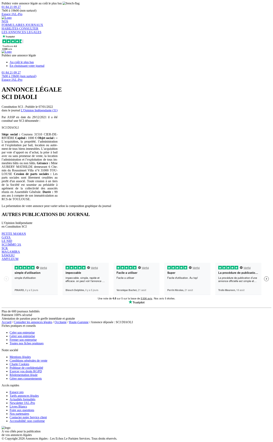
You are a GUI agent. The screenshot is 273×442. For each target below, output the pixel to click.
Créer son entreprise (22, 332)
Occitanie (61, 322)
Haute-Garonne (79, 322)
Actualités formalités (22, 399)
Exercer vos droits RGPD (26, 371)
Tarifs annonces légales (24, 395)
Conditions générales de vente (28, 360)
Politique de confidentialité (26, 367)
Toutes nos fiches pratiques (27, 343)
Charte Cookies (19, 364)
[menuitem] (140, 62)
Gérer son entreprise (22, 336)
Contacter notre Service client (28, 417)
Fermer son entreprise (23, 339)
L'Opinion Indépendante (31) (39, 110)
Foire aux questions (22, 410)
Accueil (6, 322)
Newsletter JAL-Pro (22, 403)
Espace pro (17, 392)
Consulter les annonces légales (33, 322)
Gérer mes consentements (26, 378)
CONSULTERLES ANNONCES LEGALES (21, 30)
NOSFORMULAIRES (13, 23)
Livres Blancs (18, 406)
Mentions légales (20, 357)
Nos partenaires (19, 413)
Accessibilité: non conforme (27, 421)
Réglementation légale (24, 375)
